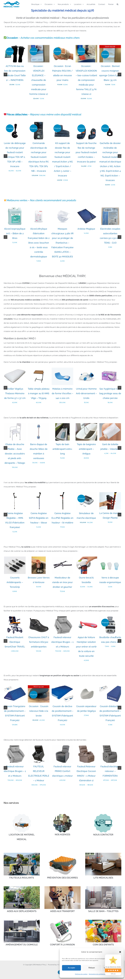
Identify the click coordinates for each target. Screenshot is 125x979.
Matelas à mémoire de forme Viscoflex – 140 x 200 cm (62, 393)
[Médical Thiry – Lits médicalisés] (103, 854)
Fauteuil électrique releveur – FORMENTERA (110, 771)
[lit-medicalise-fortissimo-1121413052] (22, 815)
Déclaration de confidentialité (98, 974)
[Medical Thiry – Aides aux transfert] (62, 887)
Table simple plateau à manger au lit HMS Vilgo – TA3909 (38, 393)
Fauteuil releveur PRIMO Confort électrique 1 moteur (62, 771)
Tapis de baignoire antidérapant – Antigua (86, 449)
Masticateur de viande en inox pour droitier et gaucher (62, 582)
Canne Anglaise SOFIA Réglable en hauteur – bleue (38, 518)
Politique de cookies (81, 974)
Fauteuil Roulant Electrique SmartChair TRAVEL (15, 642)
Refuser (92, 968)
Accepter (71, 968)
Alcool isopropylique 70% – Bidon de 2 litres (14, 233)
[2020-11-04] (62, 815)
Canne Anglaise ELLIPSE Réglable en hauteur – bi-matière (62, 518)
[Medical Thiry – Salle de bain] (103, 887)
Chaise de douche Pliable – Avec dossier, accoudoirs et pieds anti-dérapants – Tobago (15, 453)
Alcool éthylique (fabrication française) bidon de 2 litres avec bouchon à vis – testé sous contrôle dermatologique (39, 243)
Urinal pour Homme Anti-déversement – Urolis (86, 393)
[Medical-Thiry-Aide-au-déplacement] (22, 887)
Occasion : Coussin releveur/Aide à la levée (38, 711)
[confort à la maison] (62, 921)
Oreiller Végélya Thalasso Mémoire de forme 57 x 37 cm (15, 393)
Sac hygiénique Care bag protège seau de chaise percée (110, 393)
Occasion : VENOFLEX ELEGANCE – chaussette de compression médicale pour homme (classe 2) (38, 80)
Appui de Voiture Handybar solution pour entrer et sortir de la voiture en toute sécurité (86, 646)
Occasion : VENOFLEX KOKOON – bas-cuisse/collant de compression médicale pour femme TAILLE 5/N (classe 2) (86, 80)
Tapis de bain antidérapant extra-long (62, 449)
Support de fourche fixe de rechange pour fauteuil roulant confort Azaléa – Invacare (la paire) (86, 152)
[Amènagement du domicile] (22, 921)
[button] (120, 952)
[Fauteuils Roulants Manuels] (22, 854)
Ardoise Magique (86, 229)
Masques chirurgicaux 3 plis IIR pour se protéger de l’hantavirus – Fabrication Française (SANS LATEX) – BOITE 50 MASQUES (62, 243)
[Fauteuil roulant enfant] (103, 921)
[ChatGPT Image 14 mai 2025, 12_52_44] (103, 815)
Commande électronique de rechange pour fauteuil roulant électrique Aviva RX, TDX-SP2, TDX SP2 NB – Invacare (38, 157)
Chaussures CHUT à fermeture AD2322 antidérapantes (38, 642)
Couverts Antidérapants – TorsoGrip (15, 582)
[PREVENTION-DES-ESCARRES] (62, 854)
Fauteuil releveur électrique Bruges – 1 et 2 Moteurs (62, 642)
